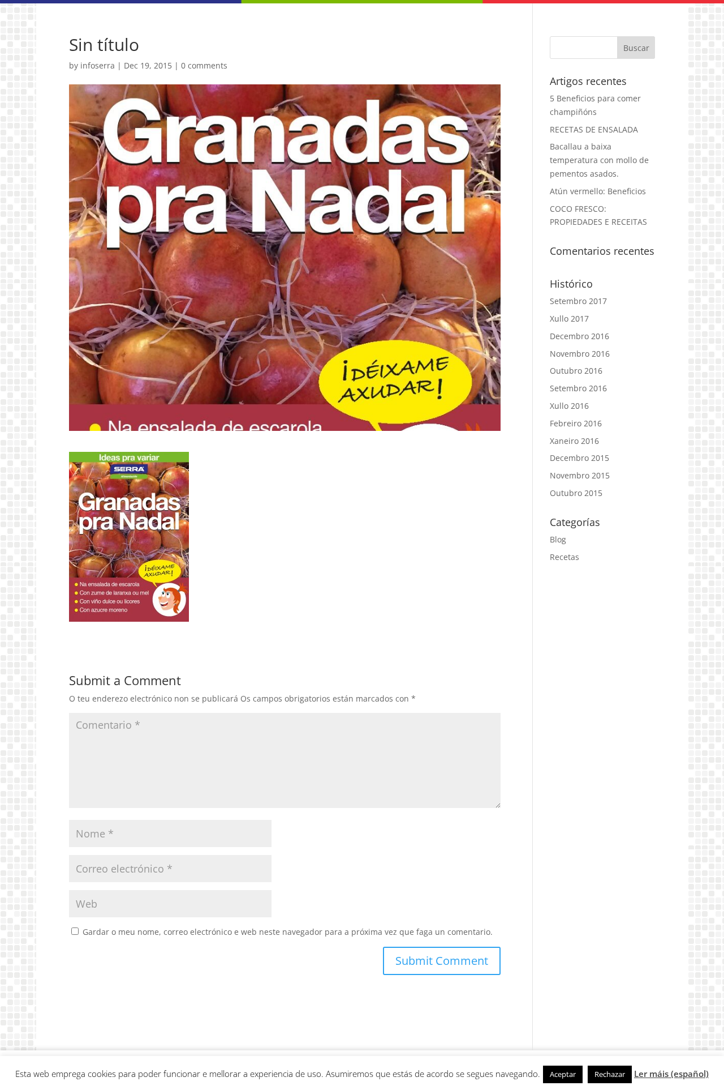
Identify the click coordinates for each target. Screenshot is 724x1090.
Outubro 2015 (576, 493)
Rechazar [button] (609, 1074)
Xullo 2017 (569, 318)
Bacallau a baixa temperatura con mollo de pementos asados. (599, 160)
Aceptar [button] (563, 1074)
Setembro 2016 (578, 388)
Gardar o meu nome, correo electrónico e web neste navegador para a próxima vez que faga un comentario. (288, 931)
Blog (558, 539)
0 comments (204, 65)
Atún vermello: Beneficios (598, 191)
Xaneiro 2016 (574, 440)
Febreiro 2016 (576, 423)
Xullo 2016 (569, 405)
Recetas (564, 557)
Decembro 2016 (579, 336)
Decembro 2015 (579, 457)
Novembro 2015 (580, 475)
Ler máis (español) (671, 1073)
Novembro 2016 (580, 353)
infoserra (97, 65)
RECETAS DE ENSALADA (594, 129)
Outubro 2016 (576, 370)
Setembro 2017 (578, 301)
